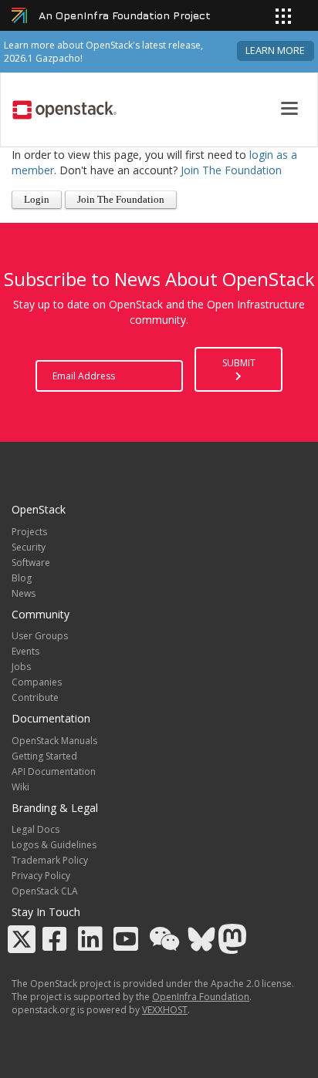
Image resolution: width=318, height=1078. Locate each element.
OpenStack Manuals (54, 740)
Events (25, 651)
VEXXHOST (165, 1009)
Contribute (35, 697)
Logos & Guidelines (54, 844)
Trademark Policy (50, 860)
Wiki (20, 786)
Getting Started (44, 756)
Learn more (275, 50)
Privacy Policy (41, 875)
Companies (37, 682)
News (24, 593)
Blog (22, 577)
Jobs (21, 666)
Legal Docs (35, 829)
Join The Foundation (231, 170)
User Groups (40, 635)
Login (36, 199)
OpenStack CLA (45, 891)
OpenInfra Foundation (200, 996)
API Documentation (54, 771)
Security (29, 547)
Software (31, 562)
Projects (29, 531)
